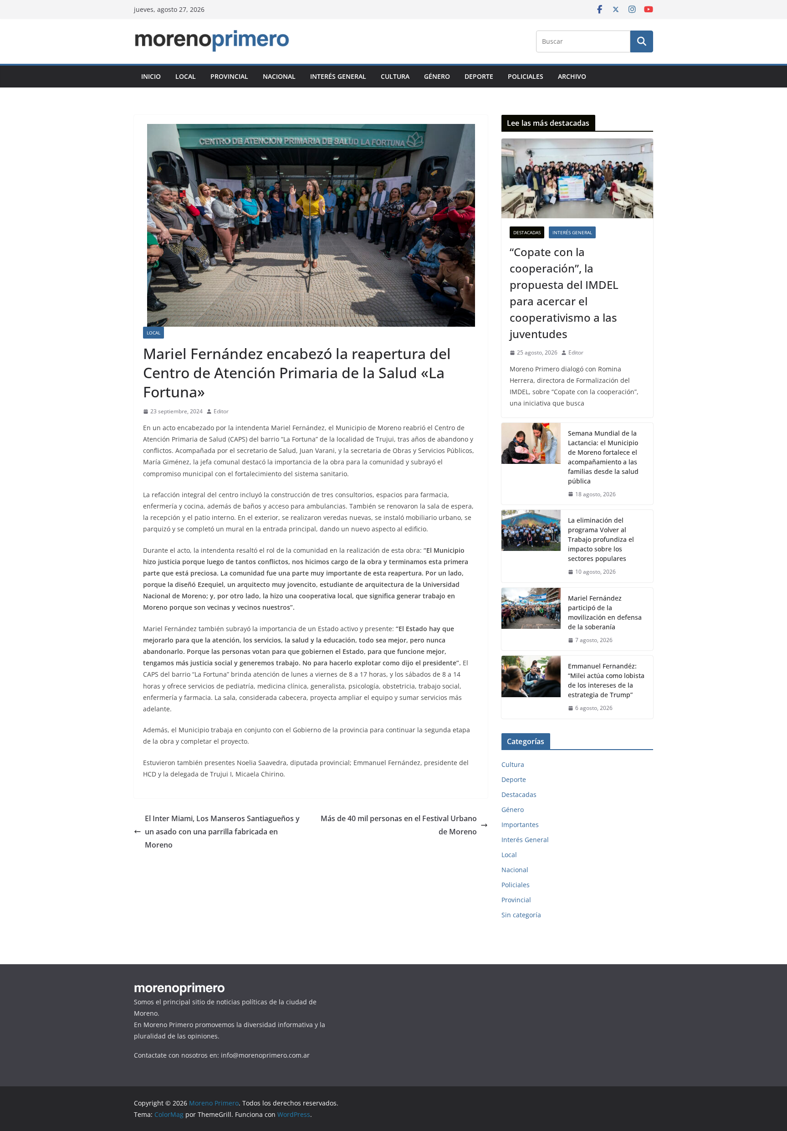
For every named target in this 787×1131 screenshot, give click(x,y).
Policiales (525, 76)
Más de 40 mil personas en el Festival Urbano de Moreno (399, 825)
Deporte (479, 76)
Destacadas (527, 232)
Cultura (395, 76)
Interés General (338, 76)
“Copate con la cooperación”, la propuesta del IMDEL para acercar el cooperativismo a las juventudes (564, 292)
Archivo (572, 76)
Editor (221, 411)
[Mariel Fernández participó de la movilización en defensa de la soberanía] (531, 619)
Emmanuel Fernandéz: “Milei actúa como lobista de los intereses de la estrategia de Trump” (606, 680)
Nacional (279, 76)
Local (185, 76)
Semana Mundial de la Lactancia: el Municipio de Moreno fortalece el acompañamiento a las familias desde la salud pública (603, 457)
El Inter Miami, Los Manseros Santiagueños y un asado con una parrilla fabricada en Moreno (222, 831)
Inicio (151, 76)
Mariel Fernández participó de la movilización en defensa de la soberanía (605, 612)
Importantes (520, 824)
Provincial (229, 76)
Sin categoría (521, 914)
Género (437, 76)
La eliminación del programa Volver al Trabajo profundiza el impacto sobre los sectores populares (601, 539)
